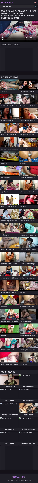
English (36, 2)
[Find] (35, 6)
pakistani (16, 44)
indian (4, 44)
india (10, 44)
